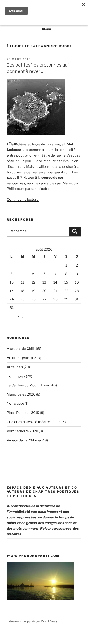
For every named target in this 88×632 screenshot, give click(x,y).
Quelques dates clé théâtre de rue (34, 422)
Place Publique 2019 (23, 413)
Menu (46, 29)
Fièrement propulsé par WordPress (32, 621)
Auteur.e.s (15, 367)
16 (77, 282)
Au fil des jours (18, 358)
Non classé (15, 404)
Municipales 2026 (21, 394)
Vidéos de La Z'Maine (24, 440)
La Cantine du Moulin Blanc (28, 385)
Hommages (16, 376)
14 (55, 282)
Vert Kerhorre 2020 (22, 431)
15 (66, 282)
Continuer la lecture (23, 200)
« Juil (21, 316)
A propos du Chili (20, 349)
